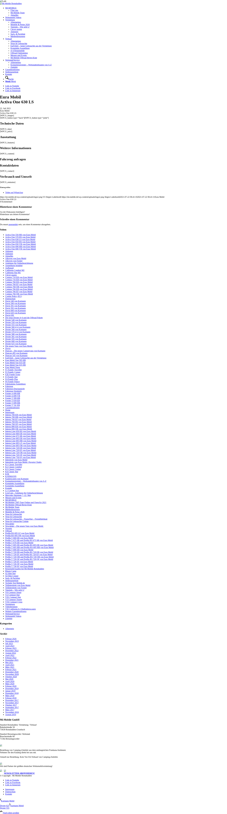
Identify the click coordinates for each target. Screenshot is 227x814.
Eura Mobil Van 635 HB (15, 365)
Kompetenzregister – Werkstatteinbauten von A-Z (25, 481)
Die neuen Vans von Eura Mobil (19, 346)
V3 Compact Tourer (13, 599)
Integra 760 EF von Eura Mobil (18, 419)
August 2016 (10, 714)
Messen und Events (13, 498)
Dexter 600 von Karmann (16, 341)
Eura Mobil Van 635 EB (15, 363)
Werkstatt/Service (12, 614)
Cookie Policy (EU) (13, 296)
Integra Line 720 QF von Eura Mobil (20, 455)
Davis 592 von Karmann (15, 308)
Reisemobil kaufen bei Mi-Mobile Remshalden (24, 569)
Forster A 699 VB (12, 396)
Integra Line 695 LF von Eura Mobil (20, 443)
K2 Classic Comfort (13, 467)
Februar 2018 (10, 698)
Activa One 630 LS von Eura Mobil (20, 239)
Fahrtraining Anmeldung (15, 384)
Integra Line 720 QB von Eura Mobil (20, 453)
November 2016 (12, 712)
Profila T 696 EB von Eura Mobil (19, 550)
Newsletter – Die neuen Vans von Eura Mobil (24, 526)
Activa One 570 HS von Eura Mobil (20, 237)
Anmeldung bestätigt (13, 265)
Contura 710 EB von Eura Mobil (19, 277)
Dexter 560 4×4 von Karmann (17, 327)
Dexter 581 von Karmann (16, 336)
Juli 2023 (9, 643)
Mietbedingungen (12, 509)
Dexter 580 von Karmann (16, 334)
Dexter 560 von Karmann (16, 329)
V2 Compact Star (12, 595)
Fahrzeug (9, 386)
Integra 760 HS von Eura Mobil (18, 422)
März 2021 (9, 667)
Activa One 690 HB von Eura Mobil (20, 246)
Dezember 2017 (12, 700)
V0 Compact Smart (13, 592)
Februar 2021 (10, 669)
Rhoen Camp (10, 571)
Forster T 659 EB (12, 400)
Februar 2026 (10, 639)
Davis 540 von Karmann (15, 301)
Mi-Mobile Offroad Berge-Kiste (18, 505)
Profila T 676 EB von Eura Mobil (19, 543)
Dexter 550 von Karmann (16, 322)
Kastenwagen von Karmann (17, 479)
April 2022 (9, 655)
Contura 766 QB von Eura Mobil (19, 294)
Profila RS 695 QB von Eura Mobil (20, 535)
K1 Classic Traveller (13, 464)
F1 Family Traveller (13, 370)
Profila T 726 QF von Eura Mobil (19, 564)
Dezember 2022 (12, 650)
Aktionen (9, 251)
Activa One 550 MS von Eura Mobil (20, 235)
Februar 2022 (10, 658)
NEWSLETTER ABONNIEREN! (19, 773)
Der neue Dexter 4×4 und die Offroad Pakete (24, 318)
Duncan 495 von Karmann (16, 353)
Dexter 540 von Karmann (16, 320)
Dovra (8, 348)
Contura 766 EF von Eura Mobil (18, 291)
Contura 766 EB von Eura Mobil (19, 289)
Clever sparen (11, 275)
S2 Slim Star (10, 573)
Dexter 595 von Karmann (16, 339)
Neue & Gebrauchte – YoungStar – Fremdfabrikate (26, 519)
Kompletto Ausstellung (14, 483)
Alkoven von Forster (13, 261)
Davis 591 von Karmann (15, 306)
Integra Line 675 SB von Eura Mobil (20, 436)
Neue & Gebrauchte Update (17, 521)
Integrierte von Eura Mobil (16, 460)
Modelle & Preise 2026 (14, 512)
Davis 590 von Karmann (15, 303)
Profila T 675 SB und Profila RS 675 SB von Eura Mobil (29, 540)
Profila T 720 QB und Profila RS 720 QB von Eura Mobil (29, 557)
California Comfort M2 (14, 270)
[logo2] (11, 3)
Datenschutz (10, 299)
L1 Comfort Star (12, 490)
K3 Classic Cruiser (13, 469)
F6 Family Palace (12, 381)
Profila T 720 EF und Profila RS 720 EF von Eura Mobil (29, 554)
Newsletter (9, 524)
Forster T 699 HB (12, 403)
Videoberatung (11, 607)
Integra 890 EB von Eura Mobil (18, 426)
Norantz (8, 528)
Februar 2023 (10, 648)
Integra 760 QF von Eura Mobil (18, 424)
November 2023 (12, 641)
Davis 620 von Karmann (15, 313)
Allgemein (9, 629)
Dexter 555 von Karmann (16, 325)
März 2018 (9, 695)
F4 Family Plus (11, 379)
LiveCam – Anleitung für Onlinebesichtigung (24, 493)
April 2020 (9, 681)
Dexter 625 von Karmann (16, 344)
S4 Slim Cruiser (11, 576)
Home (7, 410)
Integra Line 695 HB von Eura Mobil (20, 441)
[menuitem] (116, 11)
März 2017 (9, 710)
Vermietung (10, 604)
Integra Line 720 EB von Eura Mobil (20, 448)
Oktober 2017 (11, 705)
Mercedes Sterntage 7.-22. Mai (18, 495)
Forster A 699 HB (12, 393)
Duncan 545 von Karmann (16, 355)
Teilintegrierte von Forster (16, 588)
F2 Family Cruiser (12, 372)
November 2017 (12, 703)
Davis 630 (9, 315)
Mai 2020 (9, 679)
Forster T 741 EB (12, 405)
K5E (7, 474)
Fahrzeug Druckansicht (15, 389)
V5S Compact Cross (13, 602)
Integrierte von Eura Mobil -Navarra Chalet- (23, 462)
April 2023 (9, 646)
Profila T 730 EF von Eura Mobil (19, 566)
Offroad (8, 531)
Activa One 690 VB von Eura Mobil (20, 249)
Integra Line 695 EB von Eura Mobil (20, 438)
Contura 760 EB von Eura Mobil (19, 282)
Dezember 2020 (12, 672)
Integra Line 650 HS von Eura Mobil (20, 431)
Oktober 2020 (11, 677)
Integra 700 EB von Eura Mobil (18, 415)
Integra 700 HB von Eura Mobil (18, 417)
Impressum (9, 412)
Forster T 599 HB (12, 398)
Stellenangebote (11, 580)
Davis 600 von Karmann (15, 310)
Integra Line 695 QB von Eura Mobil (20, 445)
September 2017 (12, 707)
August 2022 (10, 653)
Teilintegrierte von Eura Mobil (17, 585)
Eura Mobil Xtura (12, 367)
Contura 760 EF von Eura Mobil (18, 284)
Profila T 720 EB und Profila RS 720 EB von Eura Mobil (29, 552)
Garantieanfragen (12, 408)
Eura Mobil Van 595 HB (15, 360)
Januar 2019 (10, 691)
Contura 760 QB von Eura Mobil (19, 287)
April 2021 (9, 665)
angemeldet (13, 224)
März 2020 (9, 684)
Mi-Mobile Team (12, 507)
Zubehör (8, 618)
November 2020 (12, 674)
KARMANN (10, 476)
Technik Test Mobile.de (15, 583)
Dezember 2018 (12, 693)
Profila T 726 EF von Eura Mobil (19, 562)
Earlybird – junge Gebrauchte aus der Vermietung (25, 358)
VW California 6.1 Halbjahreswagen (20, 609)
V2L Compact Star (13, 597)
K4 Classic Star (11, 472)
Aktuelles (9, 256)
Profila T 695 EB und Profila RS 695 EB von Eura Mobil (29, 545)
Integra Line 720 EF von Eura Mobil (20, 450)
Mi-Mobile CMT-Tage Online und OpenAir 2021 (25, 502)
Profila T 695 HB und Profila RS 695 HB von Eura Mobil (29, 547)
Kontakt (8, 488)
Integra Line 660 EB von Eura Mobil (20, 434)
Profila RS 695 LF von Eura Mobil (19, 533)
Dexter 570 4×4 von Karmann (17, 332)
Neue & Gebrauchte (13, 514)
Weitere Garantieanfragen (15, 611)
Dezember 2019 (12, 688)
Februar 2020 (10, 686)
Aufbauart (9, 268)
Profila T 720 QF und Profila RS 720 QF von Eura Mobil (29, 559)
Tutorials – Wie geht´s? (14, 590)
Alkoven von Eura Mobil (15, 258)
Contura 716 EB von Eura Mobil (19, 280)
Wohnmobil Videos (13, 616)
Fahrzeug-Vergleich (13, 391)
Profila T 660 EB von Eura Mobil (19, 538)
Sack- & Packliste (12, 578)
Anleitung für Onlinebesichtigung (19, 263)
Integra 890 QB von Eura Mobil (18, 429)
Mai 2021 (9, 662)
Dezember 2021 (12, 660)
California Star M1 (13, 273)
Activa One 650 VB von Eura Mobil (20, 244)
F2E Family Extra (12, 374)
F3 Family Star (11, 377)
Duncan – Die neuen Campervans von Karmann (25, 351)
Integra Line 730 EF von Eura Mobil (20, 457)
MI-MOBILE (11, 500)
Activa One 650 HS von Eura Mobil (20, 242)
